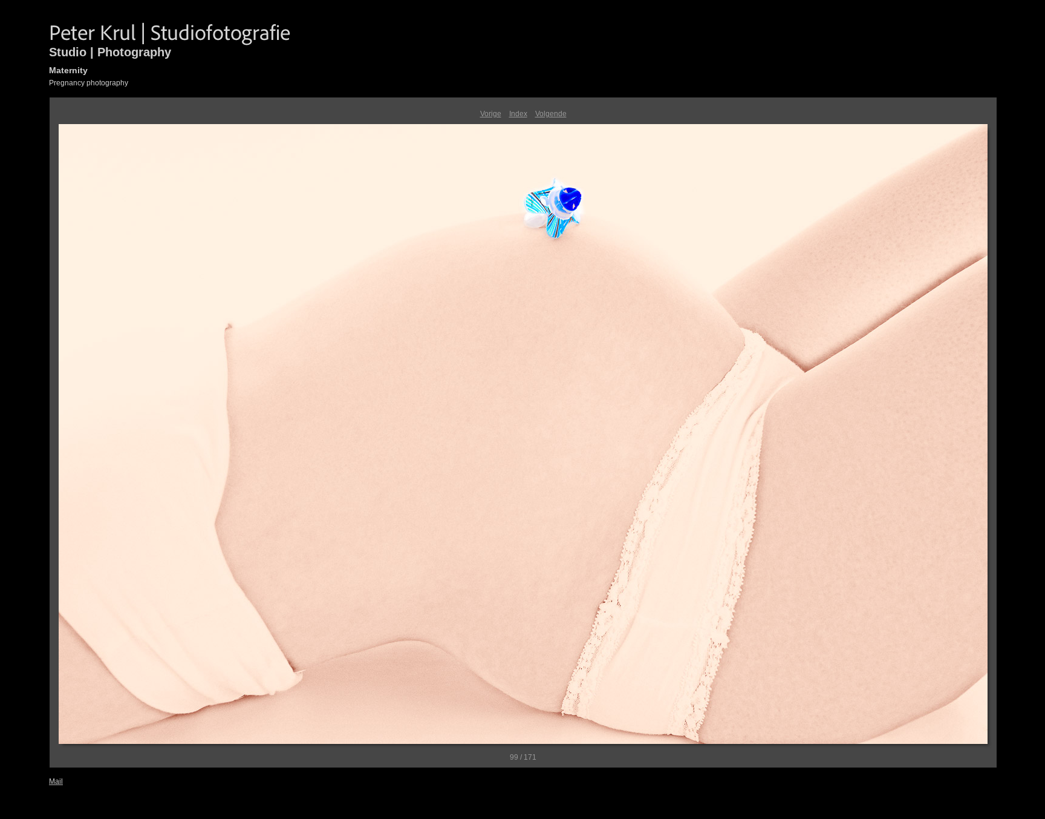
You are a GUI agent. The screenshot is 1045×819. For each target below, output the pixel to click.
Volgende (551, 114)
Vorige (490, 114)
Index (518, 114)
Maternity (68, 70)
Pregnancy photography (88, 83)
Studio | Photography (110, 52)
